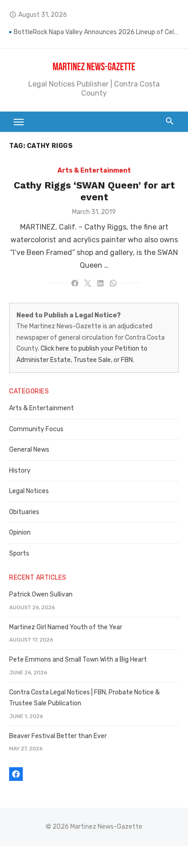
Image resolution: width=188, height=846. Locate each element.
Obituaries (24, 512)
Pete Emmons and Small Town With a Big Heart (78, 659)
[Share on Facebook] (75, 283)
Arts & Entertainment (94, 170)
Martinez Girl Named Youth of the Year (65, 627)
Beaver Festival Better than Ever (58, 736)
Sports (19, 553)
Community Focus (36, 429)
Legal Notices (29, 491)
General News (29, 450)
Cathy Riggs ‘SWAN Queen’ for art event (94, 191)
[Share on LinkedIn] (100, 283)
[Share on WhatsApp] (113, 283)
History (20, 470)
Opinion (20, 532)
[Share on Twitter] (88, 283)
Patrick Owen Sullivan (41, 594)
